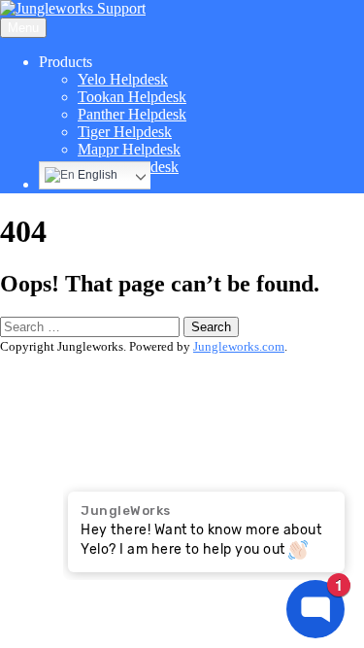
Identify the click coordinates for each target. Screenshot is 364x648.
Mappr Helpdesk (129, 149)
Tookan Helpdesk (132, 96)
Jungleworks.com (238, 346)
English (96, 175)
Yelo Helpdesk (123, 79)
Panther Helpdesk (132, 114)
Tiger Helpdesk (125, 131)
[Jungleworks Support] (73, 8)
